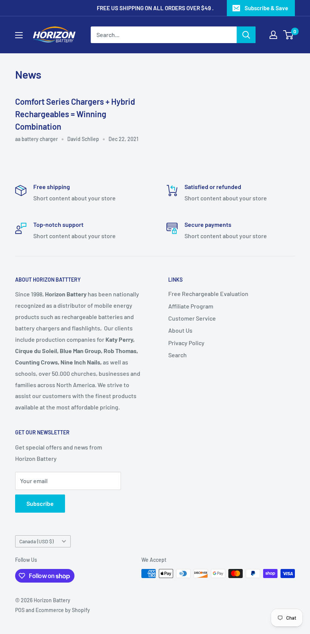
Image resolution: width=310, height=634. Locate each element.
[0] (288, 34)
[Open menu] (19, 35)
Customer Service (192, 318)
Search (177, 354)
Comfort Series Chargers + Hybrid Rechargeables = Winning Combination (75, 113)
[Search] (246, 34)
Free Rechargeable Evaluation (208, 293)
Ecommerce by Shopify (63, 610)
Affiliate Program (190, 306)
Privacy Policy (186, 342)
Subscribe (40, 503)
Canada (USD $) (36, 541)
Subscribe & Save (266, 8)
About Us (180, 330)
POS (20, 610)
